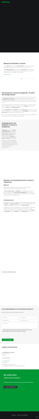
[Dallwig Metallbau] (5, 2)
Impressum (19, 415)
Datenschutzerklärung (24, 415)
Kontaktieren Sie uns (7, 74)
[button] (36, 2)
